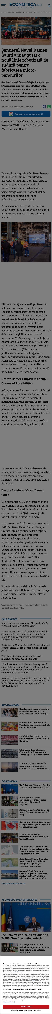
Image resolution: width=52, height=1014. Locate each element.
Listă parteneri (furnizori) (9, 1002)
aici (34, 980)
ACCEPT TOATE (26, 1007)
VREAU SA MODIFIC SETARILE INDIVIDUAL (26, 1010)
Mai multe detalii (17, 971)
